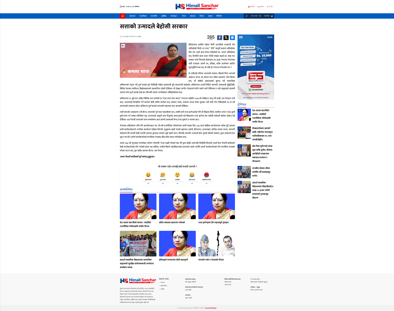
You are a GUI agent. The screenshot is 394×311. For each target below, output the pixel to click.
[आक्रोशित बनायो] (206, 175)
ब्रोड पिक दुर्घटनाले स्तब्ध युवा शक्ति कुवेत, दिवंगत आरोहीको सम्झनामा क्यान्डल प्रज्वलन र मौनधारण (262, 153)
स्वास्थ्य (192, 16)
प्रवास (210, 16)
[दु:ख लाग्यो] (163, 175)
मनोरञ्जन (173, 16)
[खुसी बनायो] (148, 175)
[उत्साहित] (177, 175)
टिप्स (184, 16)
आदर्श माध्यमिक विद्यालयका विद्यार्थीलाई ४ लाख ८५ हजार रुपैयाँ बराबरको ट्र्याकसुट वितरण (262, 190)
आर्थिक (163, 16)
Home (163, 282)
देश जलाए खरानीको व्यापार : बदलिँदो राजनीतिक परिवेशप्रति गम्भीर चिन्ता (261, 116)
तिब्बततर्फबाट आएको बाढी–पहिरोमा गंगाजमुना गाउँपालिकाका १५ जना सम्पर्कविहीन (262, 134)
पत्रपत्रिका (143, 16)
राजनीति (154, 16)
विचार (201, 16)
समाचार (132, 16)
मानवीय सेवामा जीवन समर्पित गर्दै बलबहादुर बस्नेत (261, 172)
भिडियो (219, 16)
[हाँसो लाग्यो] (192, 175)
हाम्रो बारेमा (164, 285)
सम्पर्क (162, 289)
